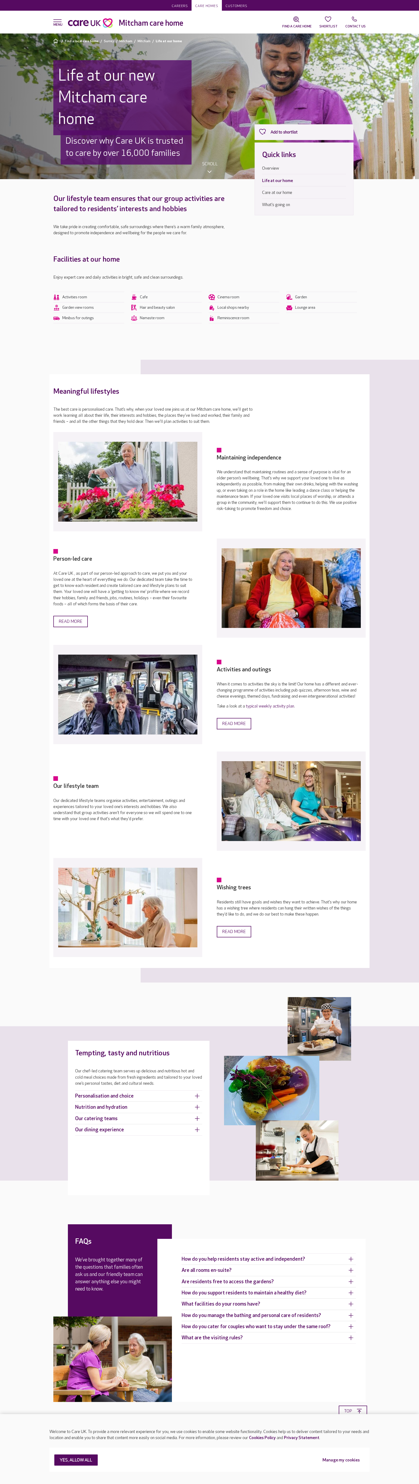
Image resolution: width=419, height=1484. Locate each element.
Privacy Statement (301, 1437)
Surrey (109, 41)
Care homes (206, 6)
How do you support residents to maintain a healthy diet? (244, 1293)
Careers (180, 6)
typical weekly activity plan (270, 706)
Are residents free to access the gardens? (228, 1282)
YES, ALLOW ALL (76, 1460)
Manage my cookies (341, 1460)
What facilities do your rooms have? (221, 1304)
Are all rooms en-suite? (207, 1270)
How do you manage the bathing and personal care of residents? (251, 1315)
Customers (236, 6)
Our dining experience (99, 1130)
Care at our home (277, 192)
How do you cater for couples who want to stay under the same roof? (256, 1327)
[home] (56, 41)
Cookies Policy (262, 1437)
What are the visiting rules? (212, 1338)
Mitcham (125, 41)
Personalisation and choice (104, 1096)
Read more (70, 621)
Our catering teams (96, 1119)
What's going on (276, 204)
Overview (270, 168)
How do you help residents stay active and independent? (243, 1259)
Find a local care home (81, 41)
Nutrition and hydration (101, 1107)
